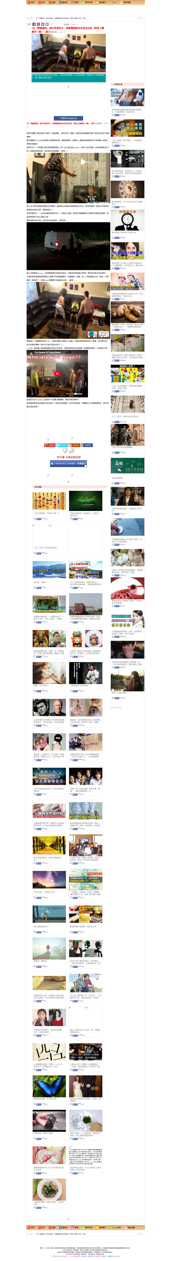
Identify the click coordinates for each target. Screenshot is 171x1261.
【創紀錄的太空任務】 (79, 686)
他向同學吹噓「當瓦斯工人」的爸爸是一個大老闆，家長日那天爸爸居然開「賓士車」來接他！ (127, 173)
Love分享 (140, 18)
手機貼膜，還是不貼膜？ (44, 1133)
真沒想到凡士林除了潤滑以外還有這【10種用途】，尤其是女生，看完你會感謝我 (127, 265)
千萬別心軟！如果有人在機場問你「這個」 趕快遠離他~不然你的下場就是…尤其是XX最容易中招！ (85, 1066)
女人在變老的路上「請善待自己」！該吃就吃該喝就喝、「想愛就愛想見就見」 (85, 584)
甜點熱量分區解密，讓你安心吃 (83, 927)
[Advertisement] (85, 11)
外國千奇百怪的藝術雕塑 (122, 447)
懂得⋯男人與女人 (41, 686)
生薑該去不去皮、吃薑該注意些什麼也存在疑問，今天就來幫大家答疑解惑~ (49, 997)
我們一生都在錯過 (119, 693)
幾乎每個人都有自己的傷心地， (125, 232)
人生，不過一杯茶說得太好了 (46, 548)
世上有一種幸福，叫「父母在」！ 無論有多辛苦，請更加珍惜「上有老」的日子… (85, 997)
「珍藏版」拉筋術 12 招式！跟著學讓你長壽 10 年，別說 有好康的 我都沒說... (85, 894)
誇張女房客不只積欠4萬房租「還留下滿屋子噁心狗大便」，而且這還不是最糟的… (127, 357)
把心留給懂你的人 (41, 927)
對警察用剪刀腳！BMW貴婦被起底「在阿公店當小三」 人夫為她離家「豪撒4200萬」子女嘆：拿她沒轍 (84, 756)
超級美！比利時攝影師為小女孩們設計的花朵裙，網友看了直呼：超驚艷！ (85, 722)
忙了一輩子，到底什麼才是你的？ (126, 417)
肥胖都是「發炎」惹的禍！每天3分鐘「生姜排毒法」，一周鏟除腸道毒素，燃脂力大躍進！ (127, 327)
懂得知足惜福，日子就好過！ (46, 1099)
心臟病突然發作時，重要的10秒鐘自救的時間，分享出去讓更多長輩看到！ (49, 825)
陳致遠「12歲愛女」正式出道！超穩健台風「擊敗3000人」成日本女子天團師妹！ (49, 756)
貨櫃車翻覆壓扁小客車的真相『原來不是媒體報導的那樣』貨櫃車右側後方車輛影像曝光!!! (85, 619)
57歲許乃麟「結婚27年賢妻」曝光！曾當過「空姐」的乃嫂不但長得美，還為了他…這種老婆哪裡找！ (85, 860)
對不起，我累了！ (41, 582)
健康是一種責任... (41, 961)
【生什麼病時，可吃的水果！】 (47, 513)
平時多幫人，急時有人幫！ (45, 892)
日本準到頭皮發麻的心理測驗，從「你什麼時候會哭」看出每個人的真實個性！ (127, 664)
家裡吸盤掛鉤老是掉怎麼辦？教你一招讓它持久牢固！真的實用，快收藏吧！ (85, 825)
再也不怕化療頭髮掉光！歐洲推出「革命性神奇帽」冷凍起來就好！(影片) (85, 963)
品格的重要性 (117, 478)
